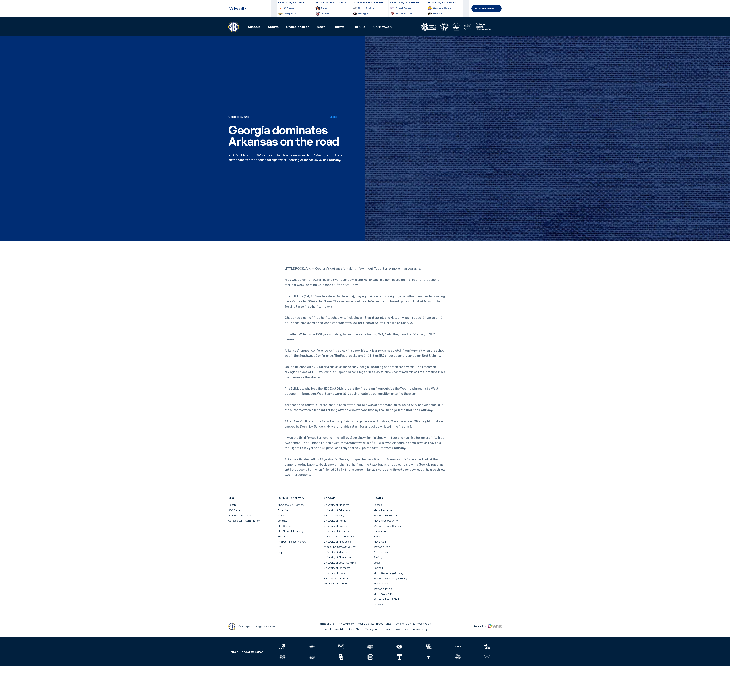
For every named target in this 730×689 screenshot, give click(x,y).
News (321, 27)
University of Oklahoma (337, 557)
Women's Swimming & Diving (390, 578)
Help (280, 552)
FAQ (280, 546)
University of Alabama (336, 505)
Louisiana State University (339, 536)
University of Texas (334, 573)
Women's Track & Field (386, 599)
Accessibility (420, 629)
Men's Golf (380, 541)
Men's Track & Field (384, 594)
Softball (378, 568)
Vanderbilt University (335, 583)
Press (281, 515)
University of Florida (335, 520)
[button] (254, 27)
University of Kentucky (336, 531)
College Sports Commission (244, 520)
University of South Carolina (340, 562)
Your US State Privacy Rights (374, 623)
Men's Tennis (381, 583)
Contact (282, 520)
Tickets (338, 27)
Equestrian (380, 531)
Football (378, 536)
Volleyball (379, 604)
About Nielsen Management (364, 629)
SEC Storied (284, 526)
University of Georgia (336, 526)
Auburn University (334, 515)
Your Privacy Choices (397, 629)
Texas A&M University (336, 578)
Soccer (378, 562)
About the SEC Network (291, 505)
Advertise (283, 510)
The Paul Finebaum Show (292, 541)
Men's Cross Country (386, 520)
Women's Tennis (383, 588)
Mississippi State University (339, 546)
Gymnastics (381, 552)
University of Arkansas (337, 510)
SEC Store (234, 510)
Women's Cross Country (387, 526)
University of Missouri (336, 552)
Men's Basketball (383, 510)
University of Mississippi (337, 541)
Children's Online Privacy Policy (413, 623)
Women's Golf (382, 546)
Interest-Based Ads (333, 629)
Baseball (378, 505)
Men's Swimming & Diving (388, 573)
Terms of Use (326, 623)
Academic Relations (239, 515)
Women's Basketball (385, 515)
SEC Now (283, 536)
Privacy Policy (346, 623)
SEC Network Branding (291, 531)
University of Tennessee (337, 568)
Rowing (378, 557)
